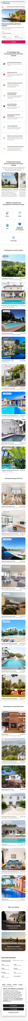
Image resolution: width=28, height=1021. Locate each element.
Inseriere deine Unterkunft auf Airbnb (16, 7)
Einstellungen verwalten (13, 1012)
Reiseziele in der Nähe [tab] (6, 960)
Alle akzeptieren (13, 1005)
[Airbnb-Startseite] (3, 7)
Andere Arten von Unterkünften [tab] (19, 960)
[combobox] (13, 33)
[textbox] (7, 38)
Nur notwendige (13, 1009)
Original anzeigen (6, 3)
